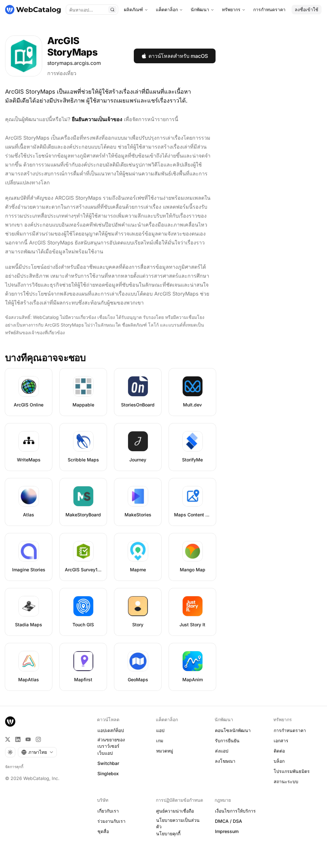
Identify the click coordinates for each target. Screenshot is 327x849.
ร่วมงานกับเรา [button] (111, 821)
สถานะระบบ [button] (286, 781)
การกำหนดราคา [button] (290, 730)
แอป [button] (160, 730)
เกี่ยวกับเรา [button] (108, 811)
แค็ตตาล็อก (167, 9)
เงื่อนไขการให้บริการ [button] (235, 811)
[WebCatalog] (10, 721)
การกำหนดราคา (269, 9)
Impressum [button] (227, 831)
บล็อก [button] (279, 761)
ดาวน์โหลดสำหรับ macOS (178, 56)
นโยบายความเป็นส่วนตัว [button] (178, 823)
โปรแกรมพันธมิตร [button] (292, 771)
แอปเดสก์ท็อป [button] (110, 730)
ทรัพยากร (231, 9)
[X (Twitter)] (7, 739)
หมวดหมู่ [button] (164, 750)
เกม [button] (159, 740)
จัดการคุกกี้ (14, 766)
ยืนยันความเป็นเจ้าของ (97, 119)
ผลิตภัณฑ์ (133, 9)
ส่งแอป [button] (221, 750)
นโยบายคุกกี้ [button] (168, 833)
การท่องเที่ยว (61, 73)
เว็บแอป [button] (105, 753)
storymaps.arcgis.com (74, 63)
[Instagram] (38, 739)
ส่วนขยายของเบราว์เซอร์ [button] (111, 743)
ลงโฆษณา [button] (225, 761)
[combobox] (37, 752)
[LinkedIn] (17, 739)
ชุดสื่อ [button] (103, 831)
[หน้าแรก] (33, 9)
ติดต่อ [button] (279, 750)
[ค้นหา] (112, 9)
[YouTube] (28, 739)
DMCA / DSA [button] (228, 821)
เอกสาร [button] (281, 740)
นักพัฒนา (200, 9)
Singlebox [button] (108, 773)
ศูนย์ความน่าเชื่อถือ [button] (175, 811)
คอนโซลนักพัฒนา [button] (233, 730)
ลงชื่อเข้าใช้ (306, 9)
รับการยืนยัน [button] (227, 740)
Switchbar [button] (108, 763)
